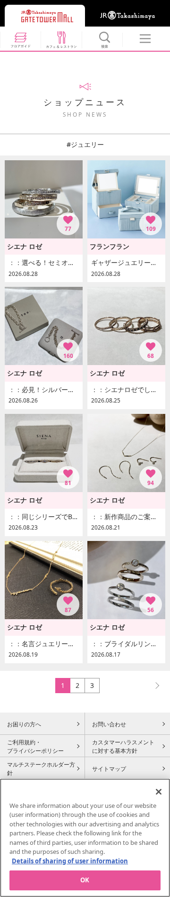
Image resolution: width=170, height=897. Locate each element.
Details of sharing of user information (70, 861)
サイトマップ (109, 768)
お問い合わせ (109, 724)
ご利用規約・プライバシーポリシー (35, 746)
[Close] (158, 791)
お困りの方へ (24, 724)
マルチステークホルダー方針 (41, 768)
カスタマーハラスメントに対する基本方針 (123, 746)
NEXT (153, 685)
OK (84, 880)
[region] (85, 837)
